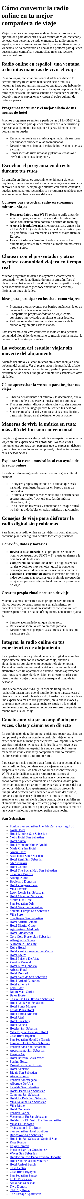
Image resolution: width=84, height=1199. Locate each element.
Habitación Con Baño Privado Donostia (35, 1157)
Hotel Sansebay (20, 1021)
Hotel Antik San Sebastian (27, 1002)
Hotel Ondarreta (20, 1109)
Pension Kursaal (20, 962)
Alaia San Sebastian (22, 1183)
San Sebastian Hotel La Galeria (30, 1039)
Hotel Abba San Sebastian (26, 896)
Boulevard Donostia (23, 881)
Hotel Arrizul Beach (23, 1164)
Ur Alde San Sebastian (24, 1087)
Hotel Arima (18, 841)
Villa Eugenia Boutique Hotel (29, 1032)
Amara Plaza (18, 852)
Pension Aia (17, 1054)
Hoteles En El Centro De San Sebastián (35, 1120)
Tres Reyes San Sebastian (26, 918)
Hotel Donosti (19, 973)
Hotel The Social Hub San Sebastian (33, 870)
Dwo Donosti (18, 1186)
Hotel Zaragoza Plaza (24, 885)
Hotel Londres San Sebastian (28, 833)
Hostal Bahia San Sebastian (27, 1091)
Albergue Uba (19, 877)
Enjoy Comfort (19, 1146)
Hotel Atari (17, 1017)
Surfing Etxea (19, 1061)
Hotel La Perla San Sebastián (28, 1098)
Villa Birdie (17, 1105)
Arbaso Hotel (18, 969)
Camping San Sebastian (25, 1094)
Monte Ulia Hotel (21, 900)
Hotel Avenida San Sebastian (28, 977)
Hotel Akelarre (19, 1069)
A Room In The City (23, 944)
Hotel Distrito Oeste (22, 925)
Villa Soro (16, 914)
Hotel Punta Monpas (23, 1006)
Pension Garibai (20, 1113)
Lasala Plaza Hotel (22, 1010)
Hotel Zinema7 (19, 984)
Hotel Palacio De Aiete (24, 958)
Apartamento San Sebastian (27, 1050)
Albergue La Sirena (22, 940)
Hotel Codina (18, 866)
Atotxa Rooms (19, 1076)
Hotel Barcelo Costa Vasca (27, 1058)
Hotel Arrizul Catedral (24, 922)
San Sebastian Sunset (23, 1175)
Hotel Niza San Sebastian (26, 907)
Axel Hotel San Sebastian (26, 855)
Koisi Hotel (17, 830)
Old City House (20, 1190)
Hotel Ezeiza (18, 955)
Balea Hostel (18, 995)
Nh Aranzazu (18, 863)
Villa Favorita (18, 889)
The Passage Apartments (25, 1194)
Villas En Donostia (22, 1124)
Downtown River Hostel (26, 1065)
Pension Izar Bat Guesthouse (28, 1149)
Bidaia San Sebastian (23, 1072)
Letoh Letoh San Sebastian (27, 892)
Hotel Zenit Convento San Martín (31, 951)
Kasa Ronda (18, 1142)
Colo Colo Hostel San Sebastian (30, 936)
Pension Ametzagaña (23, 1080)
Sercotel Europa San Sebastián (29, 911)
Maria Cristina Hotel (23, 848)
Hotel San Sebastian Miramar (29, 1160)
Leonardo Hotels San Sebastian (30, 1043)
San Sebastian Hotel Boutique (29, 1131)
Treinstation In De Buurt (25, 1127)
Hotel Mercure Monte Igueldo (29, 844)
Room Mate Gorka (22, 991)
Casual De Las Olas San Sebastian (32, 999)
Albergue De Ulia (21, 1083)
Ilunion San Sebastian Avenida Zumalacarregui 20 (42, 826)
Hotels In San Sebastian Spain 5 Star (33, 1138)
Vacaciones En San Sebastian (29, 1116)
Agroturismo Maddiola (24, 929)
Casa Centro (18, 1168)
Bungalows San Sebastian (26, 1135)
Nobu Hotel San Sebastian (27, 837)
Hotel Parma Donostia (24, 1013)
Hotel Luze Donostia (23, 966)
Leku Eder (16, 988)
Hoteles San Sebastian (24, 1028)
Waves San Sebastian (23, 1153)
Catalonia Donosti (21, 874)
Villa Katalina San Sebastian (28, 1102)
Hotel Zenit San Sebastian (26, 859)
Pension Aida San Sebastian (28, 1047)
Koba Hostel (18, 947)
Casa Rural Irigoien (22, 1036)
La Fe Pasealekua (21, 1179)
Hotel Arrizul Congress (25, 980)
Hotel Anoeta (18, 1024)
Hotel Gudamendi (21, 933)
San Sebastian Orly (22, 903)
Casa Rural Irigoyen (23, 1171)
